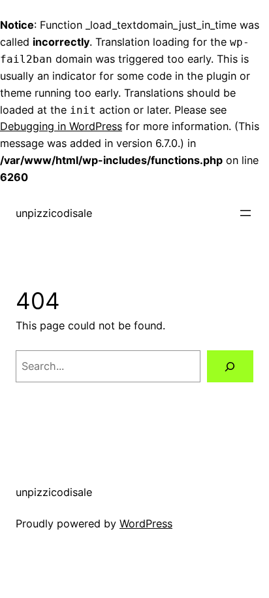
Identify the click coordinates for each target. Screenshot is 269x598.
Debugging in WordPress (61, 126)
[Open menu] (245, 213)
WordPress (145, 523)
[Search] (230, 366)
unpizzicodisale (54, 213)
